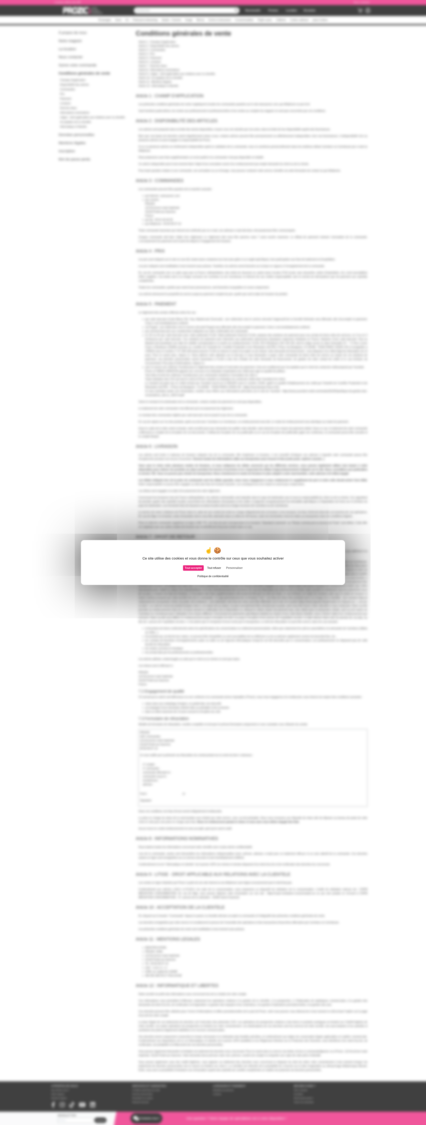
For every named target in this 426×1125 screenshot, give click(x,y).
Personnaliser (234, 567)
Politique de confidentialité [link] (213, 576)
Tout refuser (214, 567)
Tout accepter (193, 567)
